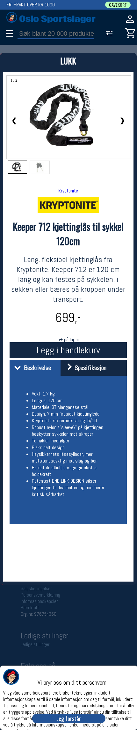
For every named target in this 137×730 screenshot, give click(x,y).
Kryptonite (68, 190)
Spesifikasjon (89, 368)
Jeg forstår (69, 718)
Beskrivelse (36, 368)
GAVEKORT (118, 5)
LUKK (68, 61)
